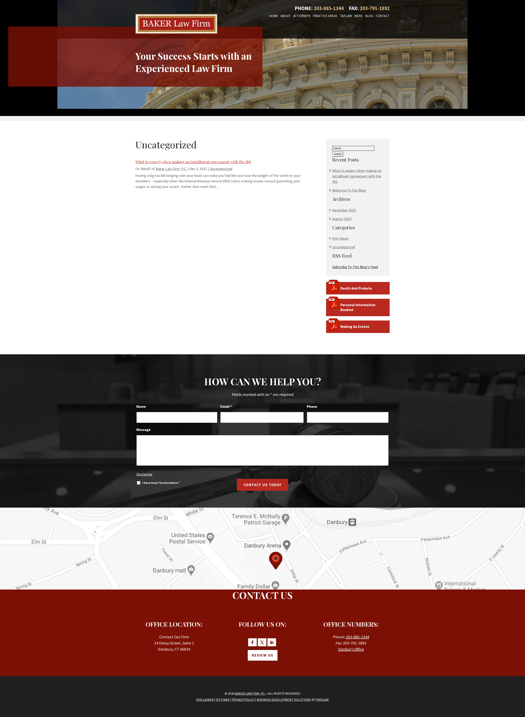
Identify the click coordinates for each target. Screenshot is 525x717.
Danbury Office (351, 649)
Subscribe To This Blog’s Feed (355, 267)
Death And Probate (356, 288)
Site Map (222, 700)
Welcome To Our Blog (349, 190)
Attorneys (301, 16)
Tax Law (346, 16)
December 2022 (344, 210)
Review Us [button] (262, 655)
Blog (369, 16)
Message (143, 429)
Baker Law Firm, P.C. (171, 168)
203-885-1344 (329, 8)
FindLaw (322, 700)
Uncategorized (221, 168)
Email (226, 406)
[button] (520, 686)
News (358, 16)
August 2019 (341, 218)
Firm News (340, 238)
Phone (312, 406)
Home (273, 16)
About (286, 16)
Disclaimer (144, 474)
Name (141, 406)
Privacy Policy (243, 700)
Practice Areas (325, 16)
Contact (383, 16)
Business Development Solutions (284, 700)
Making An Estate (354, 326)
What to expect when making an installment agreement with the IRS (193, 161)
